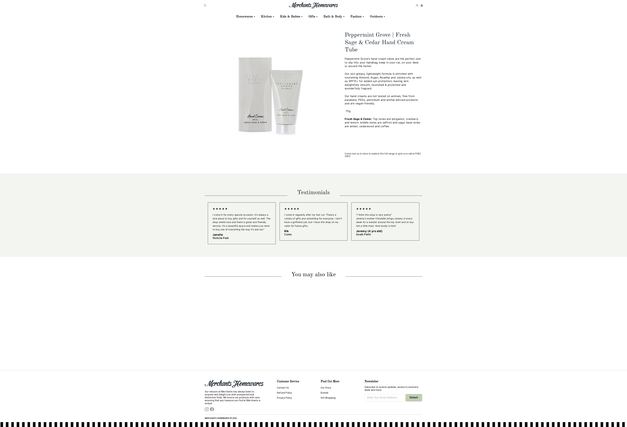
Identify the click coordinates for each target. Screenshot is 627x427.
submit (414, 397)
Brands (324, 392)
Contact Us (283, 387)
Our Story (326, 387)
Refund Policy (284, 392)
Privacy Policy (284, 398)
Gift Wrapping (328, 398)
